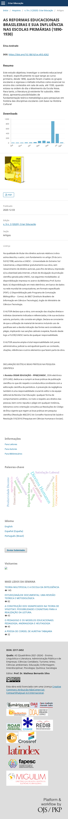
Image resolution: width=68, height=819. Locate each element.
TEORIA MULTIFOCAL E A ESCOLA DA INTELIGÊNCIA (32, 587)
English (9, 526)
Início (5, 10)
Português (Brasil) (14, 535)
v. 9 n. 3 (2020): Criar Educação (39, 10)
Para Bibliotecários (13, 453)
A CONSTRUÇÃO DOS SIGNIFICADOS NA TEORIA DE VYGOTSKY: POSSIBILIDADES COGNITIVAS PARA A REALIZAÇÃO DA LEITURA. (32, 609)
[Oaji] (42, 706)
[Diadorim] (17, 715)
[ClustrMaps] (6, 568)
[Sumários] (18, 706)
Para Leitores (11, 444)
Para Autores (11, 449)
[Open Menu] (3, 3)
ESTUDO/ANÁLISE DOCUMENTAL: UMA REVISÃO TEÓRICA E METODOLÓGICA (30, 596)
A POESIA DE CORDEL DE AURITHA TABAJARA (28, 631)
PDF (10, 194)
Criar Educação (15, 3)
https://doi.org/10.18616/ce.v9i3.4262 (29, 54)
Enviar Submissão (16, 550)
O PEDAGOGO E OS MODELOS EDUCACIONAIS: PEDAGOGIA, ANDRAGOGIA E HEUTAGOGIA (29, 622)
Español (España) (14, 531)
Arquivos (16, 10)
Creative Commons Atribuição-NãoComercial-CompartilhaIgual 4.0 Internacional (33, 689)
